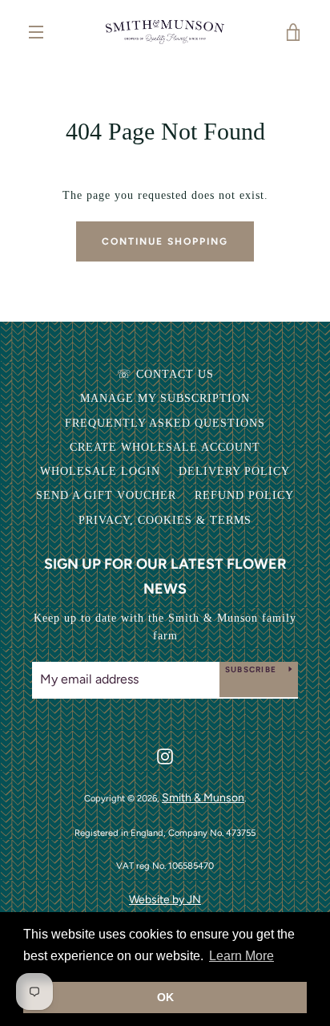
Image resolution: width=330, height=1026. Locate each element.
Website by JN (165, 899)
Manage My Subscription (165, 398)
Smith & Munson (203, 798)
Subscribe (250, 669)
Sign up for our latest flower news (165, 576)
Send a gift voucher (106, 495)
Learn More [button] (241, 956)
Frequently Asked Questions (165, 423)
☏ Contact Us (165, 374)
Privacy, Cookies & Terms (165, 520)
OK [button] (165, 997)
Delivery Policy (234, 471)
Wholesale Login (100, 471)
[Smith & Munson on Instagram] (165, 755)
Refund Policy (244, 495)
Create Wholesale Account (165, 447)
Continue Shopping (165, 241)
